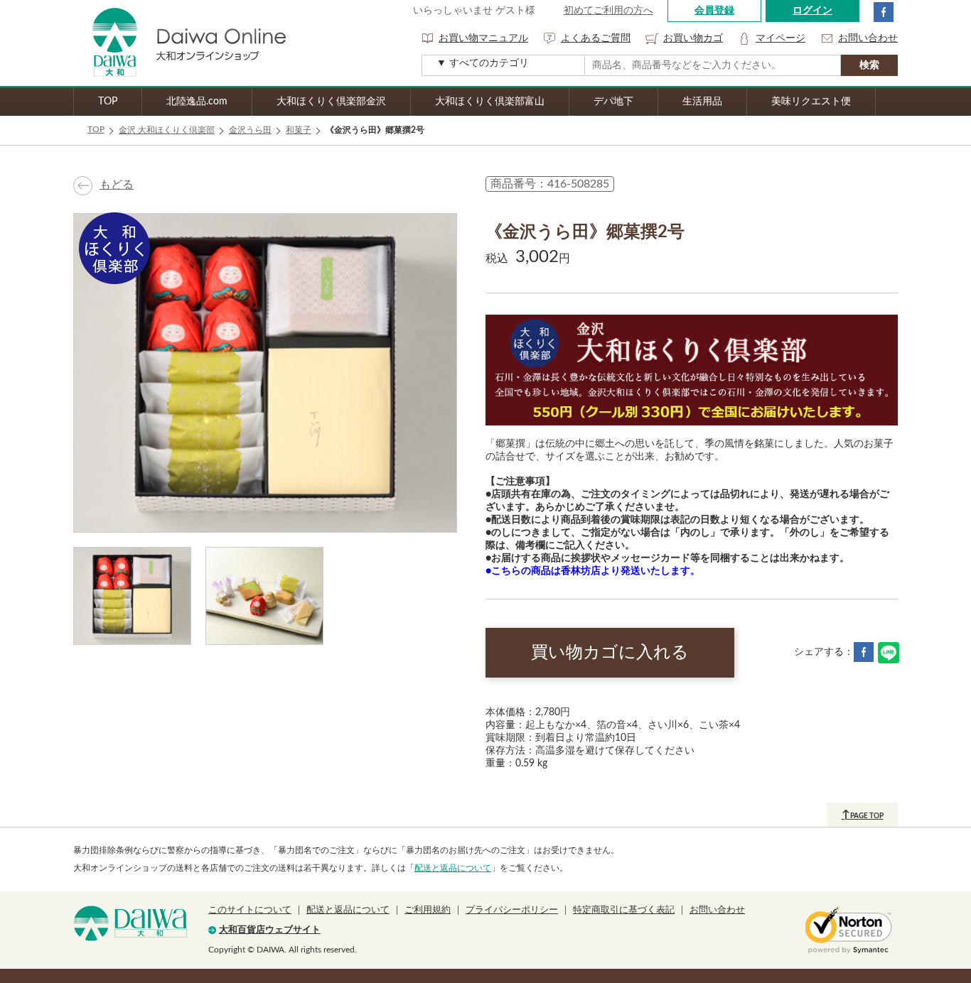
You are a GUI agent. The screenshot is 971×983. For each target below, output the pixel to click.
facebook (884, 12)
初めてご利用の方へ (608, 11)
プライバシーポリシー (512, 910)
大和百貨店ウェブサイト (270, 930)
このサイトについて (249, 910)
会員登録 (714, 11)
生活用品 (702, 102)
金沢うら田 (250, 130)
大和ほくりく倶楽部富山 (489, 102)
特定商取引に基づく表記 (624, 910)
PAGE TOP (863, 814)
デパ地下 (613, 102)
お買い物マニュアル (483, 38)
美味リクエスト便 (811, 102)
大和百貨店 (130, 923)
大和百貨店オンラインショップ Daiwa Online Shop (179, 43)
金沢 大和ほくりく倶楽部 (167, 130)
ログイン (812, 11)
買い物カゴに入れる (610, 652)
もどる (117, 184)
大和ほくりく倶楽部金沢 (331, 102)
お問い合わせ (868, 38)
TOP (107, 102)
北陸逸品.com (196, 102)
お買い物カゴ (693, 38)
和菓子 (298, 130)
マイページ (780, 38)
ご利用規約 (427, 910)
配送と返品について (452, 868)
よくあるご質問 (596, 38)
